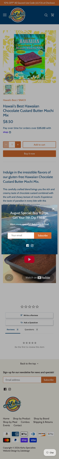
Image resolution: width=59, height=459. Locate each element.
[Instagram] (32, 245)
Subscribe (43, 235)
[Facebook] (27, 245)
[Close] (53, 209)
